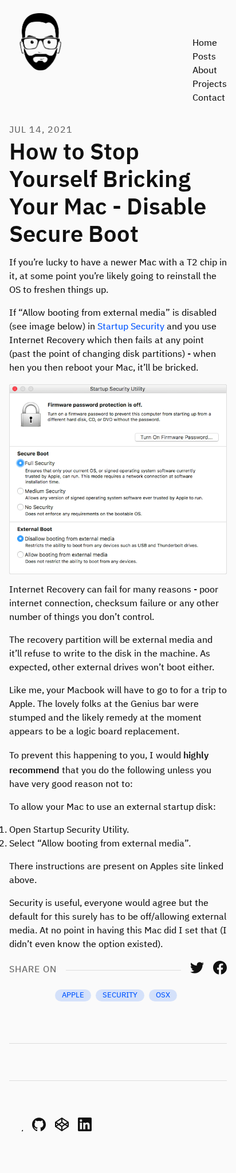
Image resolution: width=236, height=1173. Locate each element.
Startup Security (130, 327)
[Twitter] (197, 972)
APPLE (73, 995)
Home (204, 43)
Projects (209, 84)
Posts (204, 57)
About (204, 70)
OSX (163, 995)
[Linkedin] (85, 1129)
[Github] (39, 1129)
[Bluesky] (16, 1129)
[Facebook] (220, 972)
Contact (208, 98)
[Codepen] (62, 1129)
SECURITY (120, 995)
